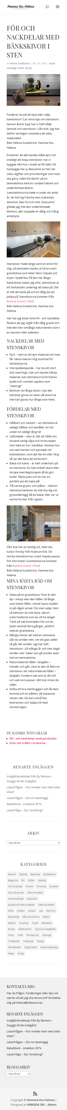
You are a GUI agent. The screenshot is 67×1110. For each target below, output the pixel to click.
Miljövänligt (13, 916)
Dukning (42, 880)
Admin (52, 1105)
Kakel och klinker (46, 904)
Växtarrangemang (49, 947)
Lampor (32, 910)
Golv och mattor (35, 892)
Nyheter (12, 923)
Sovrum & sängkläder (45, 929)
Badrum (12, 874)
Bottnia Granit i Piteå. (20, 301)
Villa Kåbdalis (14, 947)
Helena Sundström (20, 63)
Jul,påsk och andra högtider (21, 904)
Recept (11, 929)
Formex (29, 886)
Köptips (21, 910)
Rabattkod (47, 923)
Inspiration (32, 898)
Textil (20, 935)
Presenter (24, 923)
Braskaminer (49, 874)
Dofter (31, 880)
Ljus (41, 910)
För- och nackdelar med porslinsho (33, 738)
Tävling (40, 941)
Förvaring (41, 886)
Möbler (46, 916)
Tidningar (46, 935)
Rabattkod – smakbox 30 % (24, 804)
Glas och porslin (16, 892)
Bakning (23, 874)
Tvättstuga (28, 941)
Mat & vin (50, 910)
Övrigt (28, 68)
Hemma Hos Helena (40, 1100)
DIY (23, 880)
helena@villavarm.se (29, 1003)
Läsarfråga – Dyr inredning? (25, 810)
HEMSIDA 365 (36, 1105)
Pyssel (35, 923)
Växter (11, 953)
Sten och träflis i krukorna (27, 743)
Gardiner (53, 886)
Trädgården (14, 941)
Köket (21, 68)
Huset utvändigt (15, 898)
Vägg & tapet (30, 947)
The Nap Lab (32, 935)
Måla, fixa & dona (31, 916)
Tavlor (11, 935)
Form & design (15, 886)
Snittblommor (25, 929)
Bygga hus (13, 880)
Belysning (35, 874)
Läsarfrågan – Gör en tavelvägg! (27, 798)
